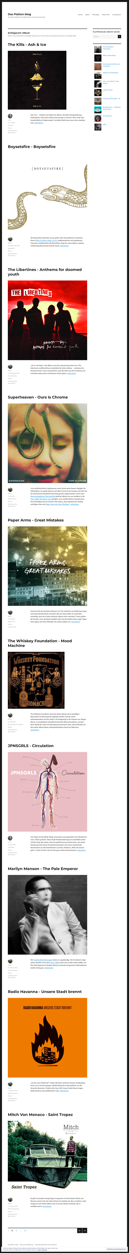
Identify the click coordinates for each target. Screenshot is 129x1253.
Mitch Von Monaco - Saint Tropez (40, 1114)
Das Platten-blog (19, 14)
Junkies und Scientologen (110, 73)
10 (26, 1230)
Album (10, 128)
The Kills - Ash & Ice (27, 44)
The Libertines (12, 376)
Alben (87, 15)
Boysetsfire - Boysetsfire (32, 146)
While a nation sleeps (109, 55)
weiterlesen (38, 123)
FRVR (104, 124)
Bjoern (10, 243)
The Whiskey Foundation (15, 724)
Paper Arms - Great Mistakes (36, 520)
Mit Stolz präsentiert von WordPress (46, 1245)
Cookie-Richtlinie (42, 1250)
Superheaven (12, 499)
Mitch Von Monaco (13, 1209)
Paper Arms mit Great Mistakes (58, 504)
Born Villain (55, 962)
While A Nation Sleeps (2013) (46, 240)
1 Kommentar (12, 627)
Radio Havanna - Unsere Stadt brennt (45, 991)
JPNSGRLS (11, 847)
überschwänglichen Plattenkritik (43, 496)
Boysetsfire (11, 248)
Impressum (116, 15)
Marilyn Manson (13, 970)
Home (80, 15)
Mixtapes (95, 15)
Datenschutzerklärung (26, 1245)
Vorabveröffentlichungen (42, 960)
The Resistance (107, 116)
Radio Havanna (12, 1093)
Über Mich (106, 15)
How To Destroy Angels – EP (111, 98)
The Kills (10, 125)
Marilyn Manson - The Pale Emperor (43, 868)
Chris (9, 120)
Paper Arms (11, 621)
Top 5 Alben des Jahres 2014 (41, 499)
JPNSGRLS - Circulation (31, 745)
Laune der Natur (108, 90)
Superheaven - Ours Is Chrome (38, 397)
